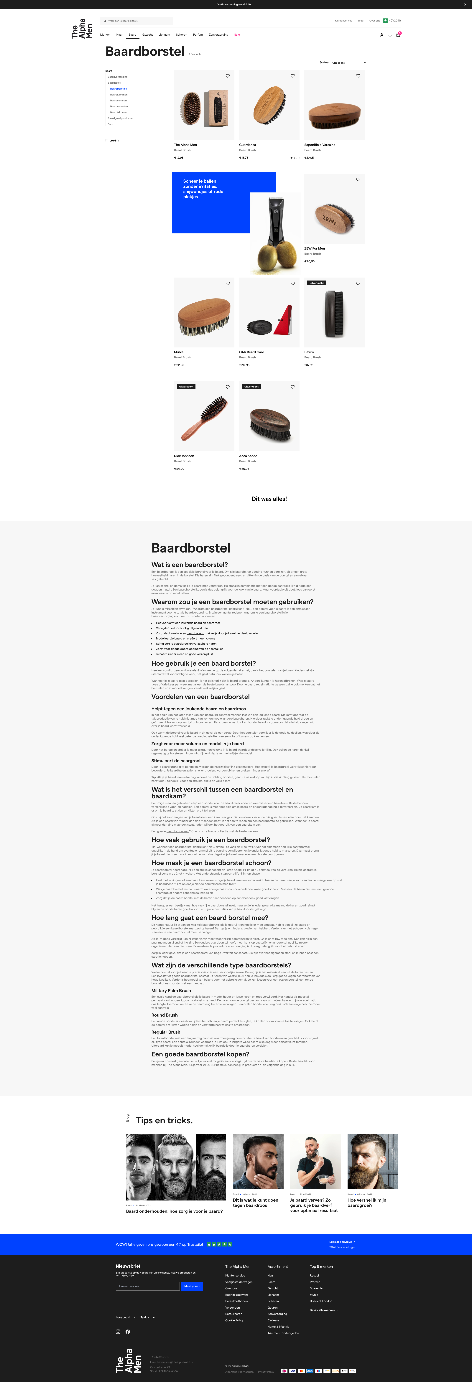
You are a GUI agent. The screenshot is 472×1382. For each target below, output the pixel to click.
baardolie (283, 586)
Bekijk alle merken (322, 1310)
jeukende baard (269, 715)
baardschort (167, 884)
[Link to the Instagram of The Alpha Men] (118, 1332)
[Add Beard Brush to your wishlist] (227, 76)
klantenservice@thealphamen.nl (171, 1362)
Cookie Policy (234, 1320)
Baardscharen (118, 100)
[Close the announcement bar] (465, 4)
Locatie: (122, 1317)
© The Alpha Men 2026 (237, 1366)
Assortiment (278, 1266)
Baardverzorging (118, 76)
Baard (109, 70)
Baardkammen (119, 94)
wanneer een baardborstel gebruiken (182, 847)
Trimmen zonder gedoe (283, 1333)
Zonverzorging (277, 1314)
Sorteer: (325, 62)
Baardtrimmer (118, 112)
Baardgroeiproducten (121, 118)
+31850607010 (160, 1357)
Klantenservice (235, 1275)
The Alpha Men (238, 1266)
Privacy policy (266, 1372)
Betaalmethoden (236, 1301)
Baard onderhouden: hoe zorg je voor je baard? (174, 1211)
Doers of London (321, 1301)
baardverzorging (196, 612)
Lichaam (273, 1295)
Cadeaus (273, 1320)
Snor (111, 124)
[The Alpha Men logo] (81, 29)
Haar (271, 1275)
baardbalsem (195, 633)
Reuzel (314, 1275)
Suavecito (316, 1288)
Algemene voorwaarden (239, 1372)
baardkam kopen (178, 831)
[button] (135, 71)
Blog (127, 1118)
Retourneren (233, 1314)
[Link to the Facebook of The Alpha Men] (128, 1332)
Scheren (273, 1301)
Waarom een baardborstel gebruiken (218, 609)
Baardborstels (118, 88)
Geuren (273, 1307)
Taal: (144, 1317)
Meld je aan (192, 1286)
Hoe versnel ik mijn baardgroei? (367, 1203)
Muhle (314, 1295)
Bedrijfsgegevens (237, 1295)
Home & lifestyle (278, 1326)
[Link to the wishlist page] (390, 34)
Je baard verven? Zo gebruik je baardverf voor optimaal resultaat (314, 1205)
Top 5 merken (321, 1266)
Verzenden (232, 1307)
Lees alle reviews (340, 1241)
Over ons (231, 1288)
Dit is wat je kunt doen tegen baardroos (255, 1203)
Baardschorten (119, 106)
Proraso (315, 1282)
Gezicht (273, 1288)
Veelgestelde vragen (239, 1282)
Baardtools (114, 82)
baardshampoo (225, 684)
